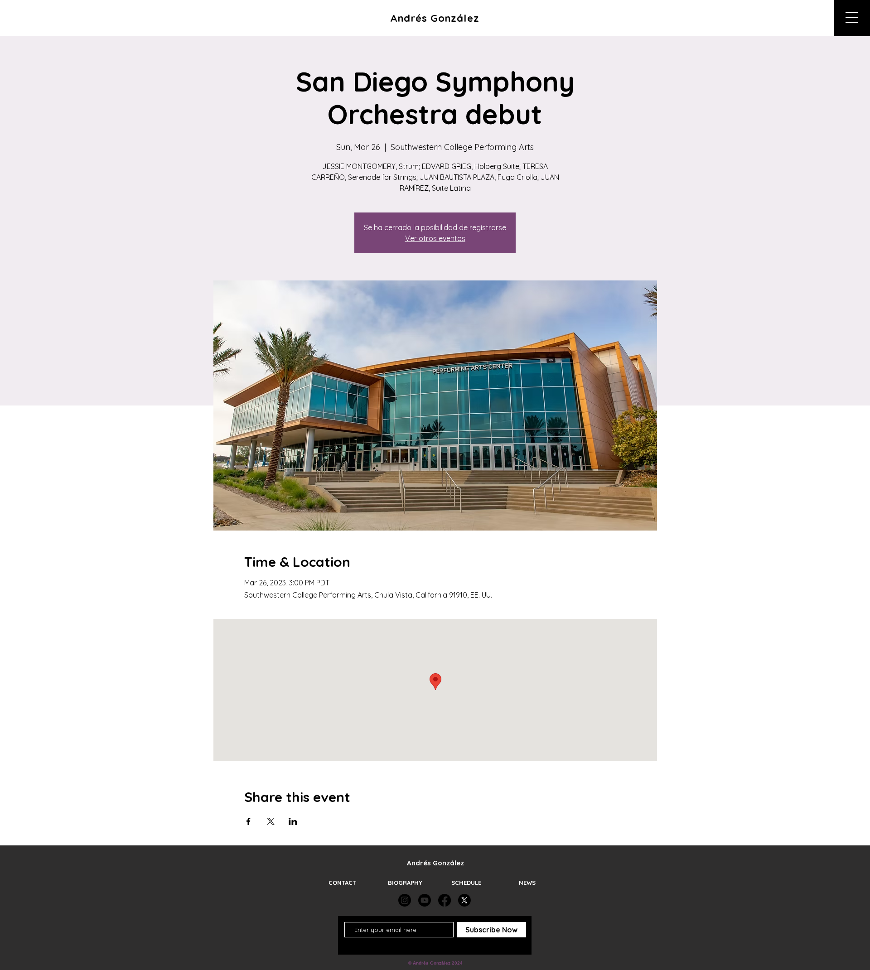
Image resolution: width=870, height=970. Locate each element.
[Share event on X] (270, 821)
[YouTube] (424, 900)
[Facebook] (444, 900)
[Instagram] (404, 900)
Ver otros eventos (435, 238)
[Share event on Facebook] (248, 821)
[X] (464, 900)
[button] (852, 17)
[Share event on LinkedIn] (293, 821)
